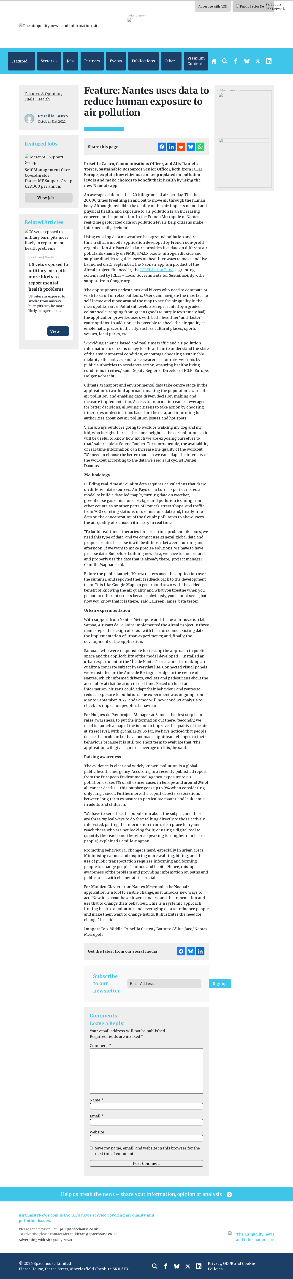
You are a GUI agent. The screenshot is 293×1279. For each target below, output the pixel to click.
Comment (100, 1045)
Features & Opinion (42, 93)
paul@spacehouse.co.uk (79, 1229)
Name (96, 1100)
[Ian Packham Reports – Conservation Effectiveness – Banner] (200, 26)
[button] (21, 61)
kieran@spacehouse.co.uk (96, 1234)
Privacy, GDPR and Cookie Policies (231, 1266)
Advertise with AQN (212, 6)
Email (97, 1116)
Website (97, 1132)
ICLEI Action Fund (157, 270)
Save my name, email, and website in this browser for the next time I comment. (147, 1151)
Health (43, 99)
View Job (45, 197)
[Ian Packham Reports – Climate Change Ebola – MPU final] (244, 159)
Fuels (29, 99)
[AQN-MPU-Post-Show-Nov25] (244, 113)
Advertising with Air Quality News (45, 1240)
